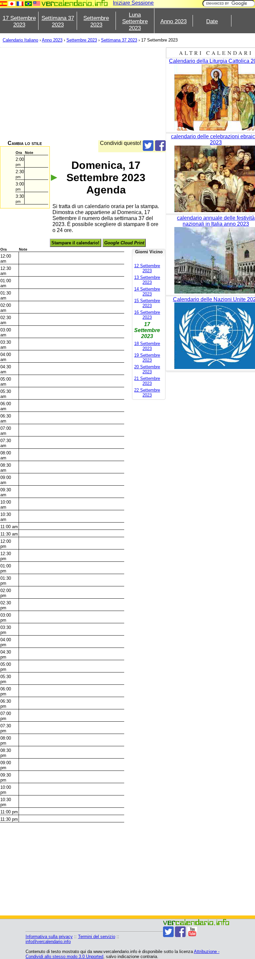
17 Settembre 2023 (19, 21)
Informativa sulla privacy (49, 936)
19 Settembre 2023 (147, 358)
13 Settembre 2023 (147, 280)
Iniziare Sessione (133, 3)
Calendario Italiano (20, 40)
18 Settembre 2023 (147, 346)
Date (212, 21)
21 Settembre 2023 (147, 381)
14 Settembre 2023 (147, 292)
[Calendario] (75, 3)
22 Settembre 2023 (147, 393)
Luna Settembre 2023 (135, 21)
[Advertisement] (83, 93)
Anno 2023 (173, 21)
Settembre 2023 (96, 21)
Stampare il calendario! (75, 242)
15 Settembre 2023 (147, 303)
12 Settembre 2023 (147, 268)
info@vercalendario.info (48, 941)
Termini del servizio (96, 936)
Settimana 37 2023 (58, 21)
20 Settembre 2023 (147, 369)
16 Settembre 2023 (147, 315)
